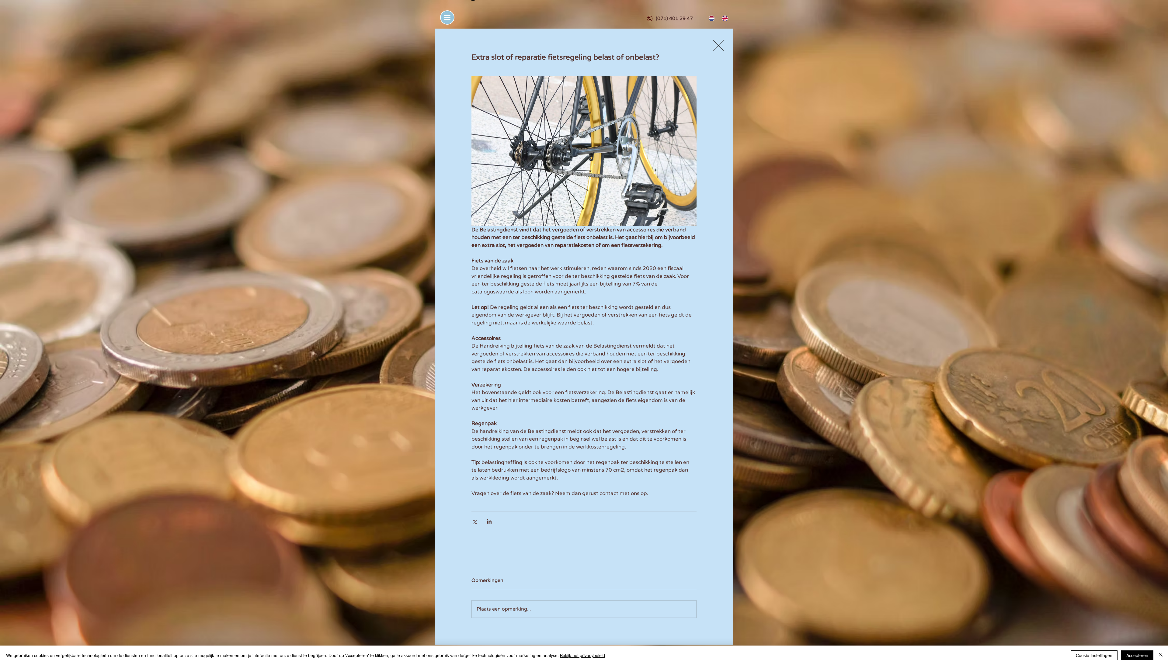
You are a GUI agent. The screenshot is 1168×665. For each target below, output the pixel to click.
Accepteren (1137, 655)
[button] (447, 17)
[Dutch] (711, 18)
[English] (724, 18)
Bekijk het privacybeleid (582, 655)
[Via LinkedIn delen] (489, 521)
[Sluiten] (1160, 655)
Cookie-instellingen (1094, 655)
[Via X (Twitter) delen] (474, 521)
